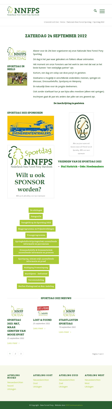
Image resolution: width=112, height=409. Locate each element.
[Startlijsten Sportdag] (69, 311)
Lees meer (12, 343)
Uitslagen (11, 389)
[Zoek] (94, 11)
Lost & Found (42, 320)
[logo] (23, 11)
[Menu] (101, 11)
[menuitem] (94, 11)
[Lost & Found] (43, 311)
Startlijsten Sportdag (68, 321)
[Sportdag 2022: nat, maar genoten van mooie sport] (17, 311)
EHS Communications (74, 405)
